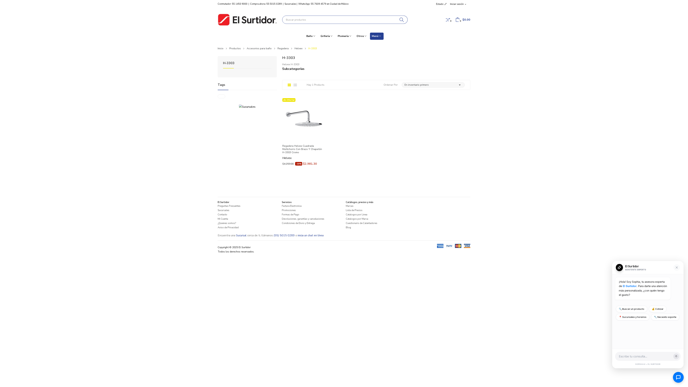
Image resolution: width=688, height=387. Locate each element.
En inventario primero (433, 85)
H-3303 (229, 63)
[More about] (221, 96)
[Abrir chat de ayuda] (678, 377)
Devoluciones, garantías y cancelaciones (303, 219)
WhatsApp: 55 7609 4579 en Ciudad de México (323, 4)
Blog (348, 227)
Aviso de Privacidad (228, 227)
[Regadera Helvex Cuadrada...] (303, 119)
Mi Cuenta (223, 219)
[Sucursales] (247, 107)
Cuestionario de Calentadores (361, 223)
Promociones (289, 210)
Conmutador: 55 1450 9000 (232, 4)
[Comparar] (448, 20)
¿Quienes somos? (227, 223)
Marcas (349, 206)
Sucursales (290, 4)
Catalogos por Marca (357, 219)
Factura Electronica (292, 206)
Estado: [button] (440, 4)
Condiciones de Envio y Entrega (298, 223)
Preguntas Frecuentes (229, 206)
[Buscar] (402, 20)
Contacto (222, 214)
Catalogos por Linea (356, 214)
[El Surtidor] (247, 20)
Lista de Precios (354, 210)
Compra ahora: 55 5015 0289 (266, 4)
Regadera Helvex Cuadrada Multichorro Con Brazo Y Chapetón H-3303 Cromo (302, 149)
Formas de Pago (290, 214)
